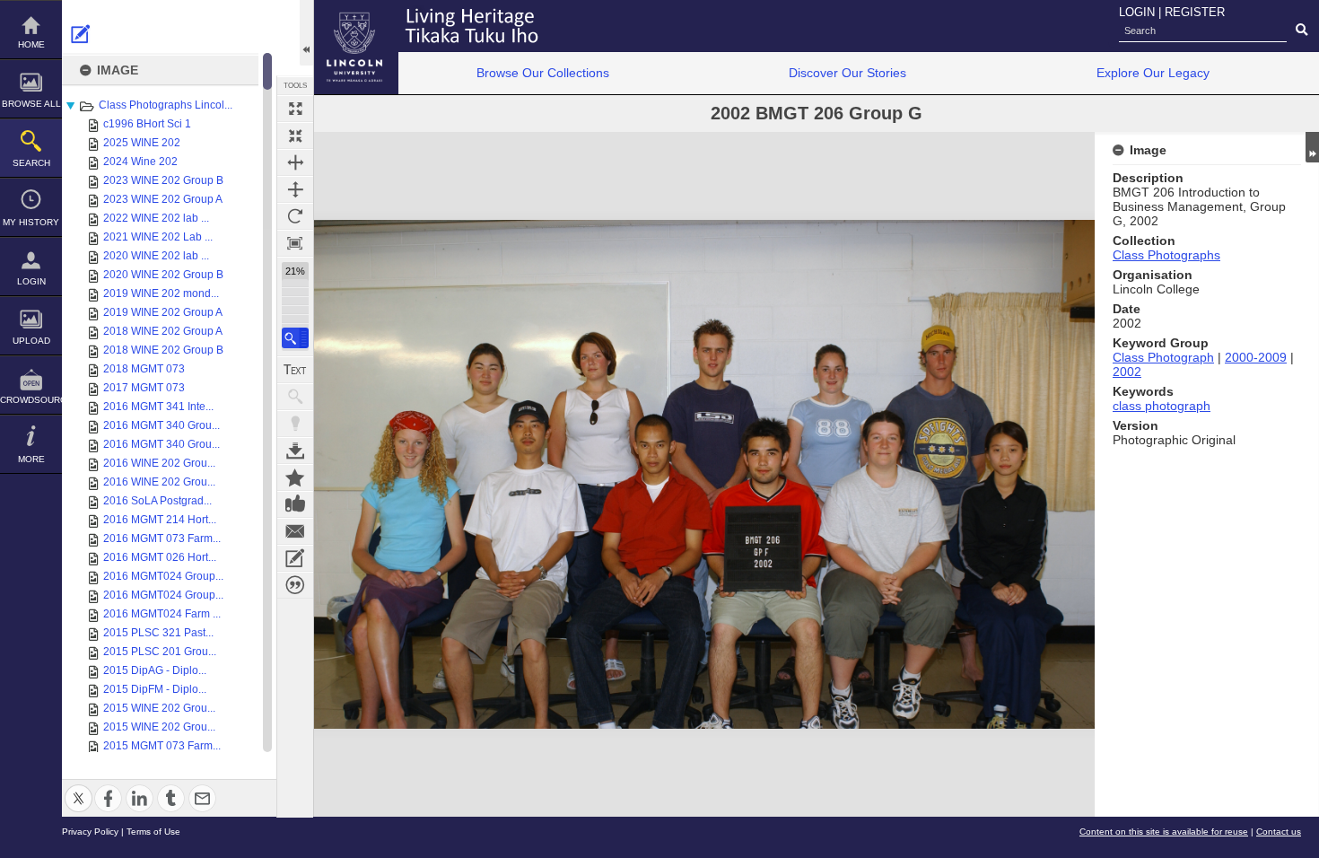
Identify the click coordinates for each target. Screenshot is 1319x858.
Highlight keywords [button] (295, 423)
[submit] (1301, 30)
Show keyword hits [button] (295, 396)
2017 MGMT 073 (144, 387)
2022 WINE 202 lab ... (156, 218)
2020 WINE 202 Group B (163, 274)
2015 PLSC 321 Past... (158, 632)
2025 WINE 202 (141, 142)
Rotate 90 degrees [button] (295, 216)
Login (31, 281)
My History (31, 222)
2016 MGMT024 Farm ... (162, 614)
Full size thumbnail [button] (295, 108)
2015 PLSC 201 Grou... (159, 651)
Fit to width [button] (295, 162)
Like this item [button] (295, 504)
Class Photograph (1163, 357)
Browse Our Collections (542, 73)
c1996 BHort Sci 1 (147, 124)
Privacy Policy (90, 831)
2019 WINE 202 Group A (163, 312)
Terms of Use (153, 831)
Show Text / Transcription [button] (295, 369)
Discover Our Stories (847, 73)
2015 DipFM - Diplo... (154, 689)
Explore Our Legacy (1153, 73)
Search (31, 163)
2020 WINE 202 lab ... (156, 256)
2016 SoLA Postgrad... (157, 501)
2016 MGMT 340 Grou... (161, 425)
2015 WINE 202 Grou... (159, 708)
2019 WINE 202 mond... (161, 293)
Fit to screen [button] (295, 135)
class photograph (1161, 405)
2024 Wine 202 (140, 161)
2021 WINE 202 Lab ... (158, 237)
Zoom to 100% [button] (295, 243)
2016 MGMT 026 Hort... (159, 557)
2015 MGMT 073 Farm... (162, 746)
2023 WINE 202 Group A (163, 199)
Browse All (31, 104)
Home (31, 44)
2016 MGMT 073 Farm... (162, 538)
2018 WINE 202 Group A (163, 331)
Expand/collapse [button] (1312, 147)
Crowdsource (31, 400)
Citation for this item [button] (295, 585)
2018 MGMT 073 (144, 369)
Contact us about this (295, 531)
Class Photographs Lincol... (165, 105)
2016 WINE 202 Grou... (159, 463)
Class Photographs (1166, 255)
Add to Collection (295, 477)
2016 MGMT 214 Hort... (159, 519)
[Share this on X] (78, 787)
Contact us (1278, 831)
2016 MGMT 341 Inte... (158, 406)
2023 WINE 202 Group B (163, 180)
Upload (31, 341)
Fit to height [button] (295, 189)
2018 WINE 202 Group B (163, 350)
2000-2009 (1256, 357)
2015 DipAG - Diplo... (154, 670)
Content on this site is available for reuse (1163, 831)
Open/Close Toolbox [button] (306, 33)
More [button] (31, 459)
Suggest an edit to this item (81, 34)
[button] (295, 338)
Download (295, 450)
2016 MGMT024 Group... (163, 576)
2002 (1127, 371)
